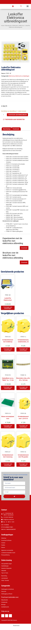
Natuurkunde (8, 25)
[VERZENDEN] (14, 496)
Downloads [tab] (16, 129)
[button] (27, 6)
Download (24, 248)
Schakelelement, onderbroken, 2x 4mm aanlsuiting (23, 342)
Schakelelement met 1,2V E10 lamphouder (23, 418)
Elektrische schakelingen (22, 76)
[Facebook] (2, 615)
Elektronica (21, 25)
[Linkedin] (6, 615)
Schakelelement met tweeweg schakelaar (7, 457)
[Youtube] (10, 615)
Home (2, 25)
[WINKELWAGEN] (20, 6)
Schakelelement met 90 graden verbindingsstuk (23, 457)
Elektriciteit (15, 25)
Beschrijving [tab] (6, 129)
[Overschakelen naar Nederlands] (24, 6)
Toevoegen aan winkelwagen (17, 114)
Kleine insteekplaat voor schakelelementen (7, 418)
